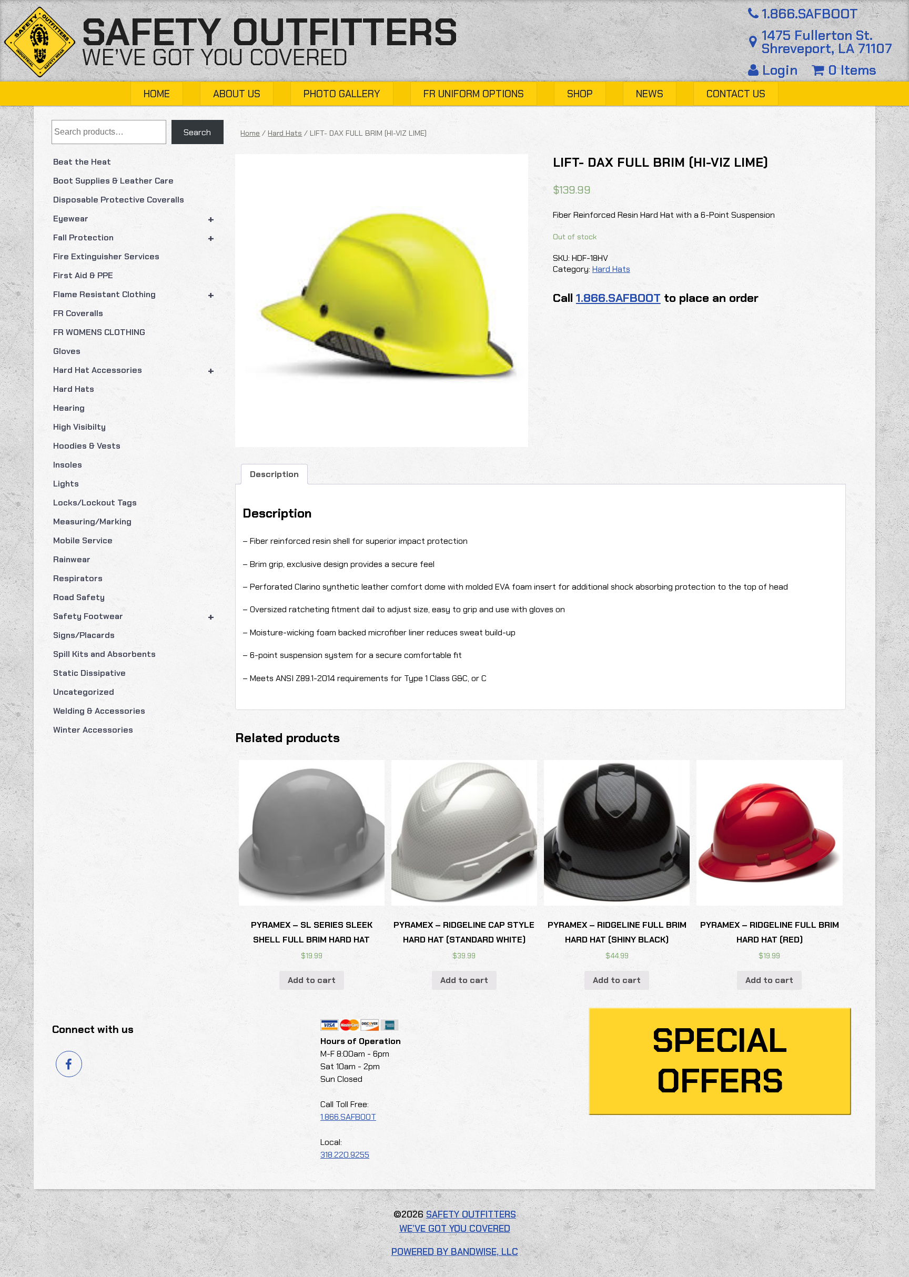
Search (197, 132)
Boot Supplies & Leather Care (113, 180)
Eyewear (134, 219)
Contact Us (735, 93)
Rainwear (71, 559)
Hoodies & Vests (86, 445)
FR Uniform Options (473, 93)
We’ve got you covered (215, 57)
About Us (236, 93)
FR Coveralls (78, 313)
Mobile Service (83, 540)
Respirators (78, 578)
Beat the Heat (82, 161)
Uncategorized (83, 691)
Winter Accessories (93, 729)
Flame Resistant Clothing (134, 294)
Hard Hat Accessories (134, 370)
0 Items (850, 70)
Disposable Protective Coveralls (118, 199)
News (649, 93)
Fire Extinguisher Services (106, 256)
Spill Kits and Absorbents (104, 654)
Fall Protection (134, 238)
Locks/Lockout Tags (95, 502)
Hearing (69, 407)
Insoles (67, 464)
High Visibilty (79, 426)
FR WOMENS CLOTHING (99, 332)
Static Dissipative (89, 672)
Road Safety (79, 597)
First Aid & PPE (83, 275)
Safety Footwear (134, 616)
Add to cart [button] (312, 980)
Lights (66, 483)
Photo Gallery (342, 93)
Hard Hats (73, 388)
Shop (580, 93)
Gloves (66, 351)
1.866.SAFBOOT (810, 14)
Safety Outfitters (270, 32)
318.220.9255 (344, 1154)
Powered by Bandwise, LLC (454, 1252)
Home (157, 93)
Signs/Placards (84, 635)
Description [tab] (274, 474)
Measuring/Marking (92, 521)
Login (780, 70)
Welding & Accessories (99, 710)
